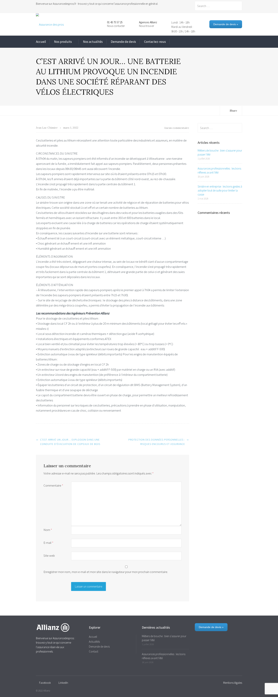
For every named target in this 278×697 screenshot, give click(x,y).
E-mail (48, 543)
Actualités (94, 641)
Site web (49, 555)
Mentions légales (232, 682)
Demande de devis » (225, 24)
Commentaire (53, 485)
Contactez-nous (155, 42)
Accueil (41, 42)
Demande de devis (123, 42)
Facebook (45, 682)
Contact (93, 651)
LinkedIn (63, 682)
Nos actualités (93, 42)
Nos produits (63, 42)
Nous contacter (116, 26)
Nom (47, 530)
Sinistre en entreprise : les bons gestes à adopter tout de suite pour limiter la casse (220, 190)
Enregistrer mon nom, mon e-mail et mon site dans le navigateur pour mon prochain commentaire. (105, 572)
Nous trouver (146, 26)
